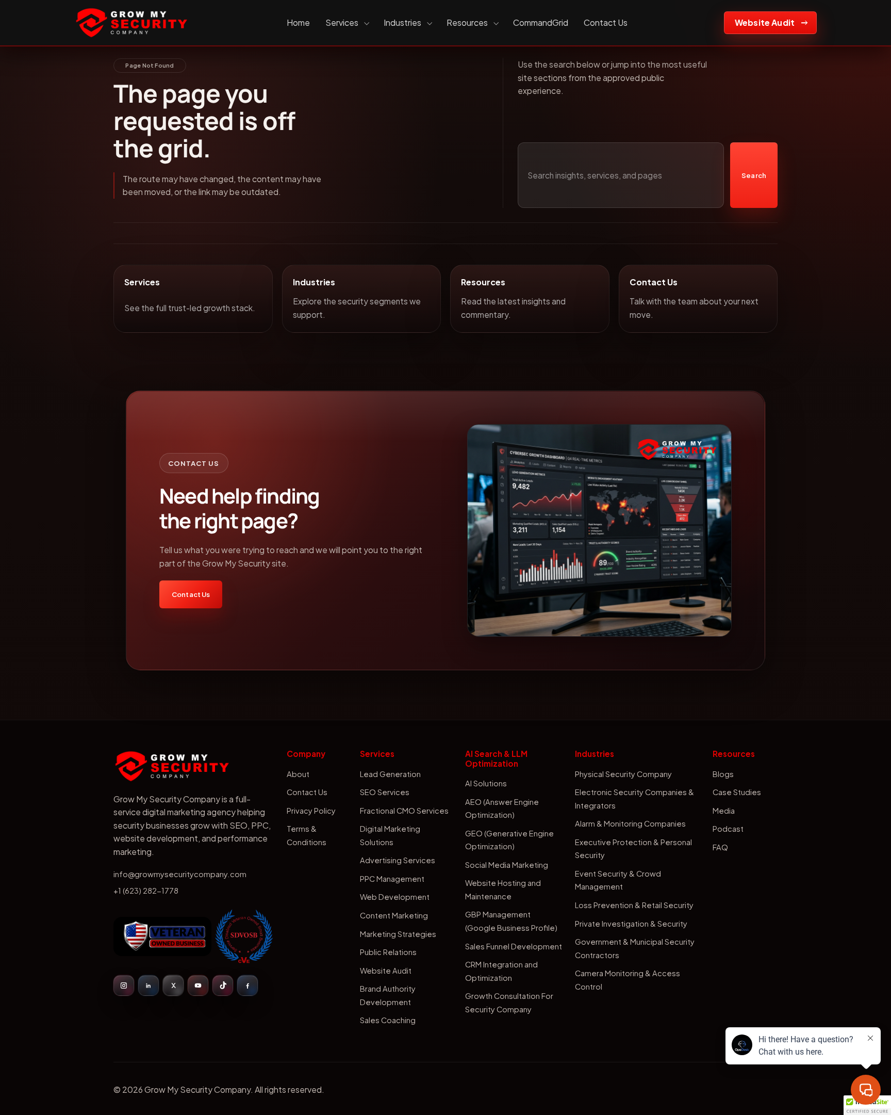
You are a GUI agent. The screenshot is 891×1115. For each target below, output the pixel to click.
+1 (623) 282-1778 (145, 890)
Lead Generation (390, 774)
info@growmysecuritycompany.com (179, 874)
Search (753, 175)
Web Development (395, 896)
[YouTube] (198, 985)
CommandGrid (540, 22)
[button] (867, 1105)
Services (341, 22)
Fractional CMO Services (404, 810)
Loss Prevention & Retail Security (634, 905)
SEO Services (384, 792)
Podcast (728, 828)
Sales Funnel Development (513, 946)
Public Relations (388, 952)
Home (298, 22)
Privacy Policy (311, 810)
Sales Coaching (388, 1020)
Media (724, 810)
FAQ (720, 847)
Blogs (723, 774)
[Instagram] (123, 985)
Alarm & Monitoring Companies (630, 823)
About (298, 774)
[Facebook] (247, 985)
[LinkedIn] (148, 985)
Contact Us (606, 22)
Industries (402, 22)
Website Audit (765, 22)
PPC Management (392, 878)
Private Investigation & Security (631, 923)
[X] (173, 985)
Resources (467, 22)
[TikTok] (222, 985)
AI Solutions (486, 783)
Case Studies (737, 792)
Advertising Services (397, 860)
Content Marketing (394, 915)
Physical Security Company (623, 774)
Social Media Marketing (506, 864)
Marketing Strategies (398, 934)
